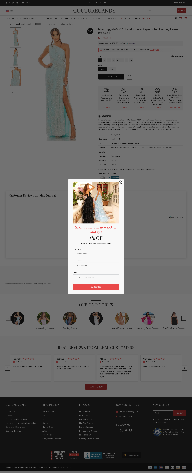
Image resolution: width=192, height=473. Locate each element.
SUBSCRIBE (96, 287)
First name (77, 249)
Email (75, 272)
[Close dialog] (121, 181)
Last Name (77, 261)
